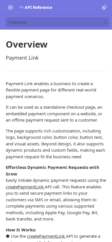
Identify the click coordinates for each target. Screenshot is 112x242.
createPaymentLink (25, 187)
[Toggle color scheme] (104, 7)
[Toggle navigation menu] (10, 7)
